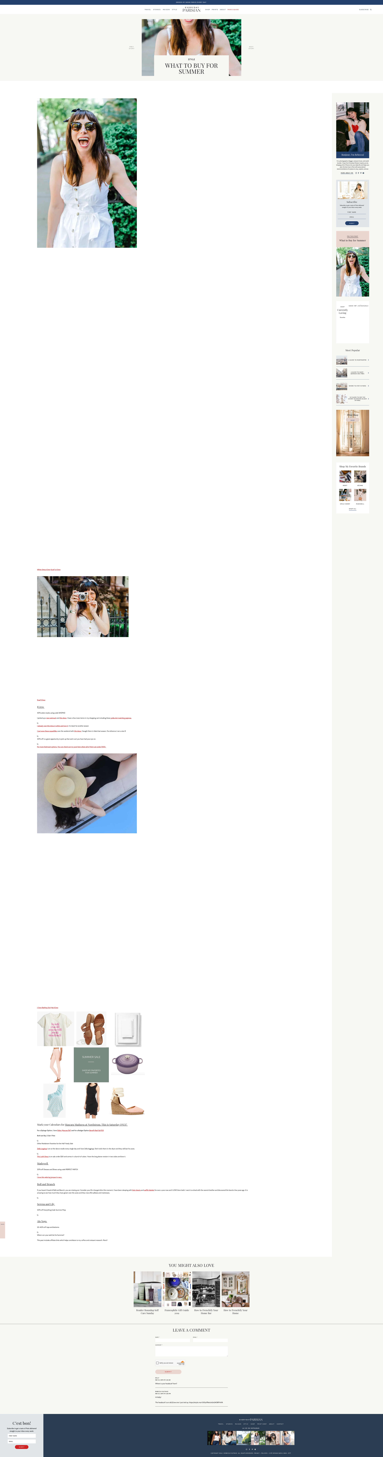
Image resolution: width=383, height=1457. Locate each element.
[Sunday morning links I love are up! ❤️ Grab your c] (214, 1438)
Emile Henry (345, 504)
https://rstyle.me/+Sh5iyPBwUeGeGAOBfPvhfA (206, 1402)
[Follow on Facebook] (358, 173)
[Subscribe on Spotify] (363, 173)
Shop (353, 420)
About (271, 1424)
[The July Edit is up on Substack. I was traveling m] (287, 1438)
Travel (221, 1424)
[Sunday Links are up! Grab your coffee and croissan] (229, 1438)
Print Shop (262, 1424)
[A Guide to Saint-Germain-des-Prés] (341, 373)
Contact (280, 1424)
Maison (238, 1424)
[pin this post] (352, 271)
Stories (229, 1424)
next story (251, 47)
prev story (132, 47)
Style (191, 59)
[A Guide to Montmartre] (341, 361)
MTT (289, 1453)
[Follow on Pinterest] (361, 173)
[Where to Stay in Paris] (341, 386)
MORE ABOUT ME (347, 173)
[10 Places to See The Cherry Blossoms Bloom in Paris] (341, 399)
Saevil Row (282, 1453)
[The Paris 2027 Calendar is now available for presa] (243, 1438)
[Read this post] (147, 1289)
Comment (158, 1345)
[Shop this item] (345, 482)
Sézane (360, 485)
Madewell (360, 504)
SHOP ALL (352, 509)
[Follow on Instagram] (356, 173)
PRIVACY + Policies (261, 1453)
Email (195, 1337)
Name (157, 1337)
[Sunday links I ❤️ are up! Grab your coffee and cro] (258, 1438)
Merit (345, 485)
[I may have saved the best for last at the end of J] (273, 1438)
